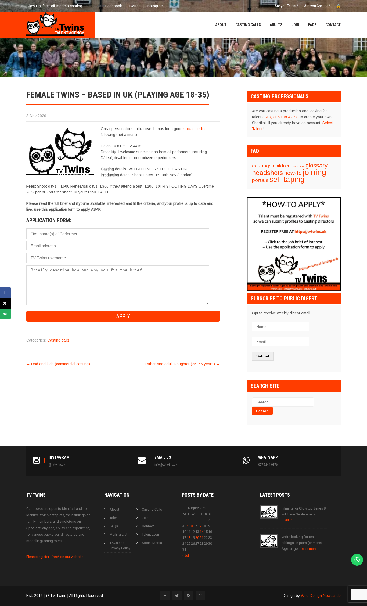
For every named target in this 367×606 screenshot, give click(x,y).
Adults (276, 25)
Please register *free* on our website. (55, 557)
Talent (114, 518)
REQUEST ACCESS (282, 117)
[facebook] (165, 595)
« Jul (185, 555)
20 (197, 538)
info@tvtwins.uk (165, 464)
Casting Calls (248, 25)
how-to (293, 173)
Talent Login (151, 534)
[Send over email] (5, 314)
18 (188, 538)
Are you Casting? (317, 6)
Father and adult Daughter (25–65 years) (182, 364)
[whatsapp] (200, 595)
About (220, 25)
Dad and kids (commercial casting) (58, 364)
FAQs (312, 25)
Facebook (113, 6)
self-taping (286, 179)
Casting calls (58, 340)
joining (314, 172)
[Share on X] (5, 303)
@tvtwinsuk (57, 464)
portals (260, 180)
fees (301, 166)
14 (201, 532)
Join (295, 25)
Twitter (134, 6)
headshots (267, 172)
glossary (316, 165)
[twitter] (177, 595)
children (282, 165)
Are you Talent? (286, 6)
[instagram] (188, 595)
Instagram (155, 6)
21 (201, 538)
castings (262, 165)
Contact (333, 25)
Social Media (152, 543)
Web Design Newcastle (321, 595)
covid (295, 166)
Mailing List (118, 534)
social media (194, 129)
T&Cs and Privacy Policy (120, 545)
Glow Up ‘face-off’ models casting (54, 6)
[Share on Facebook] (5, 292)
